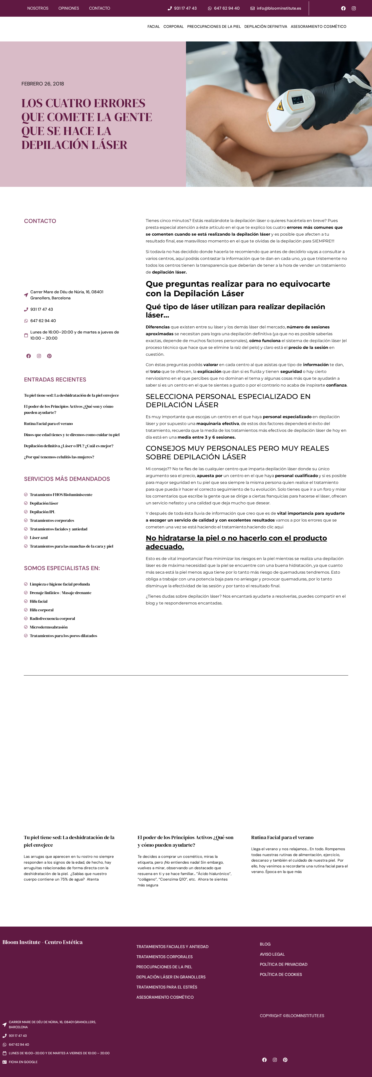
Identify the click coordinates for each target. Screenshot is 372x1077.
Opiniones (68, 8)
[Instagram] (353, 8)
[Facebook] (343, 8)
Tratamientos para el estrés (166, 987)
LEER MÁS (31, 893)
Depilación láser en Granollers (170, 977)
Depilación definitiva (265, 26)
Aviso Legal (272, 954)
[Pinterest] (49, 356)
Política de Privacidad (283, 964)
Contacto (99, 8)
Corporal (173, 26)
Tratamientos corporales (164, 956)
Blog (265, 944)
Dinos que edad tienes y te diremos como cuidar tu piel (72, 434)
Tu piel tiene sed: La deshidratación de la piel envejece (71, 395)
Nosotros (37, 8)
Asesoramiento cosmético (318, 26)
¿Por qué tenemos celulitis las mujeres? (59, 457)
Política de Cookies (281, 974)
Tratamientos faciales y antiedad (172, 946)
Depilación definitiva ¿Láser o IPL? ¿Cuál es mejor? (68, 445)
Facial (154, 26)
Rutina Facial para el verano (48, 423)
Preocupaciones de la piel (214, 26)
